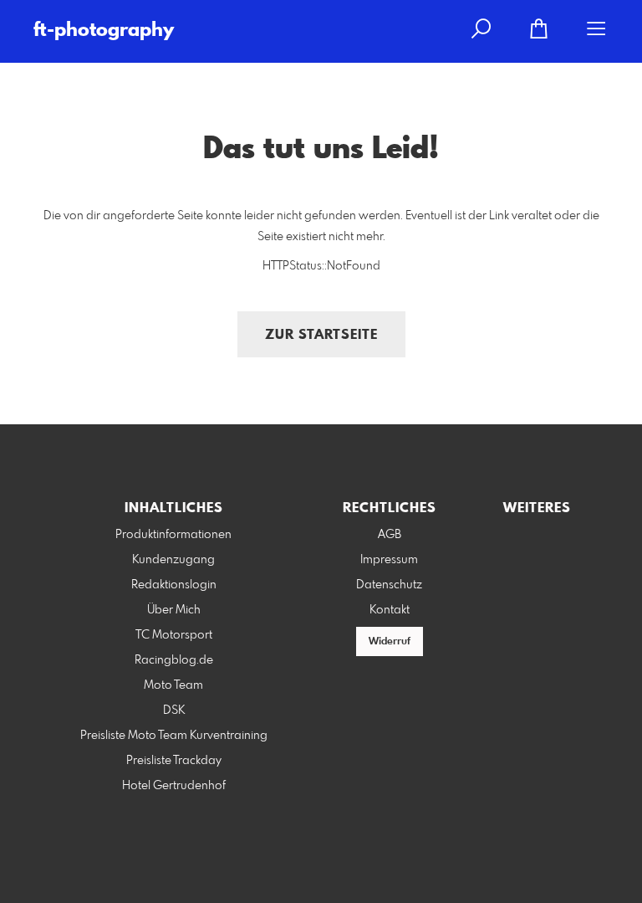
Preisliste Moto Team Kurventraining (174, 735)
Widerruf (389, 642)
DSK (174, 710)
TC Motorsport (173, 635)
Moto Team (173, 685)
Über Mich (174, 610)
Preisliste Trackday (174, 761)
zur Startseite (321, 335)
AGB (389, 535)
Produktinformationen (173, 535)
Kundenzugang (173, 560)
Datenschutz (389, 585)
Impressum (389, 560)
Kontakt (389, 610)
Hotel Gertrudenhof (174, 786)
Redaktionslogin (174, 585)
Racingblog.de (174, 660)
